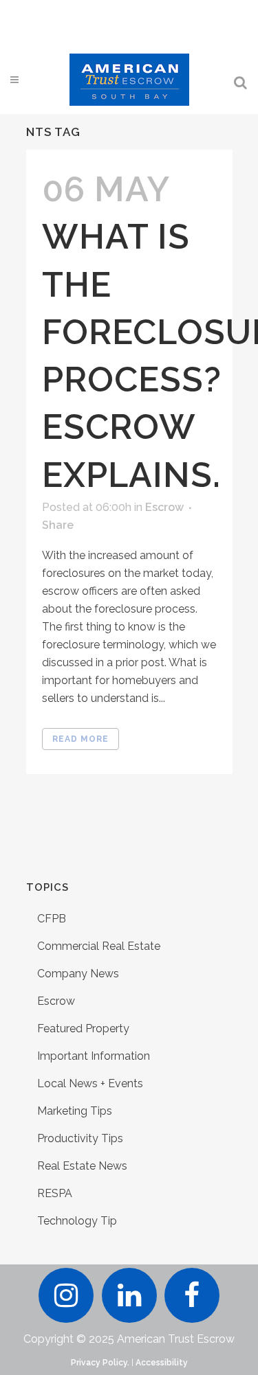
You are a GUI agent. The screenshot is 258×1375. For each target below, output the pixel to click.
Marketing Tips (74, 1110)
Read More (80, 739)
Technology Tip (77, 1220)
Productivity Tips (80, 1138)
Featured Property (83, 1028)
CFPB (51, 918)
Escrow (164, 507)
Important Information (93, 1055)
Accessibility (162, 1362)
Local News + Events (90, 1083)
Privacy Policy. (100, 1362)
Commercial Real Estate (98, 946)
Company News (78, 973)
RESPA (54, 1193)
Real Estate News (82, 1165)
